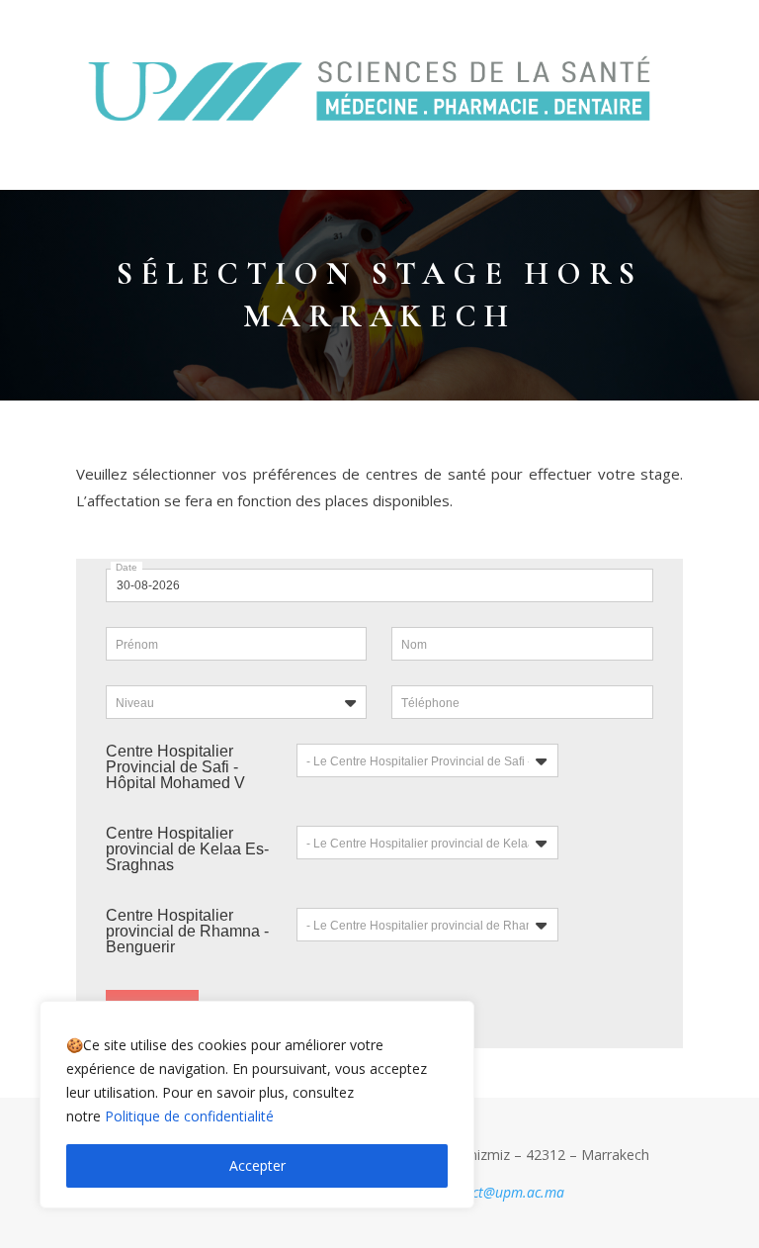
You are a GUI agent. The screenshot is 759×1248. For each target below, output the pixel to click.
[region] (257, 1104)
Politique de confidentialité (189, 1116)
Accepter (257, 1165)
